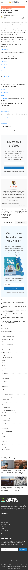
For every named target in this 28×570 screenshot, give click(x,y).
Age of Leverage (5, 117)
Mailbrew (5, 49)
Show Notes (4, 441)
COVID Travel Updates (7, 394)
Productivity (4, 381)
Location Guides (5, 399)
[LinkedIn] (23, 205)
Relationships (5, 386)
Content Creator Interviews (8, 334)
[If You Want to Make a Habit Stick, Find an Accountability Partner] (20, 464)
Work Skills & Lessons (6, 8)
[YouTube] (25, 205)
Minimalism (4, 373)
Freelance (4, 423)
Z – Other (3, 436)
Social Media (5, 428)
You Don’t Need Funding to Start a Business (19, 489)
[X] (20, 205)
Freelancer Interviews (7, 341)
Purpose (4, 384)
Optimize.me (4, 71)
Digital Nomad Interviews (6, 331)
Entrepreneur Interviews (7, 339)
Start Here (4, 444)
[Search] (26, 2)
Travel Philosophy (6, 407)
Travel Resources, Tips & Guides (9, 410)
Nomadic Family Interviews (8, 347)
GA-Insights (4, 98)
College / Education (6, 355)
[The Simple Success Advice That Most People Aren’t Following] (7, 481)
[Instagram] (21, 205)
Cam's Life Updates (6, 439)
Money (3, 376)
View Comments (21, 222)
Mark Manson (4, 68)
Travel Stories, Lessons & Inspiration (10, 412)
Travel (2, 391)
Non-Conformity (5, 378)
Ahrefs (2, 95)
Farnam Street (4, 74)
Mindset (4, 370)
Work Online (3, 415)
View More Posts (14, 187)
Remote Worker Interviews (8, 349)
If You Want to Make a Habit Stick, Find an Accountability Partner (20, 472)
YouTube (4, 433)
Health (3, 365)
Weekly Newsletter (6, 449)
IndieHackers (7, 77)
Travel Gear (4, 402)
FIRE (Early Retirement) (7, 357)
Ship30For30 (4, 123)
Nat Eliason (4, 61)
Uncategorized (5, 447)
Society (3, 389)
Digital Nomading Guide (7, 418)
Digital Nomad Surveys (7, 397)
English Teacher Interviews (8, 336)
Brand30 (3, 120)
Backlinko (3, 89)
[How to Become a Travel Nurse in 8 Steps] (7, 464)
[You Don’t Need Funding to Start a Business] (20, 481)
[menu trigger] (2, 2)
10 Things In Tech (5, 108)
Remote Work (5, 426)
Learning (18, 17)
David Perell (4, 64)
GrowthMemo (4, 92)
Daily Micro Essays (6, 18)
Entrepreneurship (12, 17)
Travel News (5, 405)
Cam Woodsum (6, 15)
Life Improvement (5, 352)
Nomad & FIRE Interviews (7, 344)
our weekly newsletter (13, 153)
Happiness (4, 363)
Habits (3, 360)
